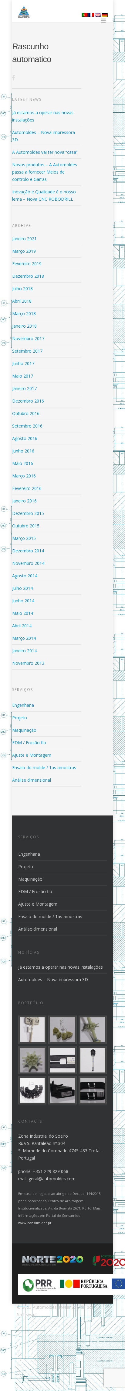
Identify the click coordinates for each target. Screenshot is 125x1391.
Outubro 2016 (25, 413)
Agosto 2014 (24, 576)
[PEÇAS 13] (62, 1090)
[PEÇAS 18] (93, 1030)
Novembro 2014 (28, 563)
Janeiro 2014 (24, 650)
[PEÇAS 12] (93, 1090)
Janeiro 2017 (24, 388)
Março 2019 (24, 251)
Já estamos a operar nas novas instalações (60, 967)
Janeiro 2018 (24, 326)
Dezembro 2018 (28, 276)
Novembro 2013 (28, 663)
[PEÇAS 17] (32, 1060)
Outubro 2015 (25, 526)
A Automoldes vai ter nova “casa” (45, 152)
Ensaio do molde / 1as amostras (44, 767)
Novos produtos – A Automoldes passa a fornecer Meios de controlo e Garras (44, 172)
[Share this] (14, 76)
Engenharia (23, 705)
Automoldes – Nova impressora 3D (53, 979)
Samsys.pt (27, 1314)
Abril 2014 (22, 626)
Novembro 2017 (28, 338)
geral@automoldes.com (52, 1178)
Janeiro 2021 (24, 238)
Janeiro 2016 (24, 501)
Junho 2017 (23, 363)
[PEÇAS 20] (32, 1030)
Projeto (19, 717)
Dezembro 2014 (28, 551)
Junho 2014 (23, 601)
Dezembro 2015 (28, 513)
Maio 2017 (22, 376)
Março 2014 (24, 638)
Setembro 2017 (27, 351)
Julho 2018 (22, 288)
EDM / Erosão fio (29, 742)
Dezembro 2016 (28, 401)
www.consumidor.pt (34, 1222)
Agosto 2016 (24, 438)
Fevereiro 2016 (27, 488)
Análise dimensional (31, 780)
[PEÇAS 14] (32, 1090)
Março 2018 (24, 313)
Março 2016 (24, 476)
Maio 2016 (22, 463)
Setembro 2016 (27, 426)
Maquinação (24, 730)
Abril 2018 (22, 301)
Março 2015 (24, 538)
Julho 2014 (22, 588)
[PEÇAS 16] (62, 1060)
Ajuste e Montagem (31, 755)
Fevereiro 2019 (27, 263)
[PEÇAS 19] (62, 1030)
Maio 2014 (22, 613)
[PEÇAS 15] (93, 1060)
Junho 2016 (23, 451)
